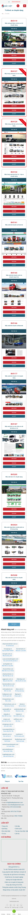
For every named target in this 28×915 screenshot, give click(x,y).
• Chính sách (18, 828)
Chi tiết (14, 63)
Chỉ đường (3, 914)
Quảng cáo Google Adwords (14, 879)
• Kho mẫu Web (5, 831)
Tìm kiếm (7, 13)
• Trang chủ (4, 826)
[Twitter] (14, 905)
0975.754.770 (15, 811)
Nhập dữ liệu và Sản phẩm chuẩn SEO (14, 890)
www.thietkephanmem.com (15, 805)
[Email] (9, 1)
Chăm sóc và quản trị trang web (14, 882)
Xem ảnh (14, 59)
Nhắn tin (19, 914)
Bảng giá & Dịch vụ (14, 867)
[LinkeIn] (21, 905)
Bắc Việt (17, 901)
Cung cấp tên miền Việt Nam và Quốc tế (14, 872)
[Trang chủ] (2, 13)
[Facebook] (7, 905)
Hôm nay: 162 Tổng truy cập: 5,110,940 (14, 907)
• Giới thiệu (4, 828)
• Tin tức (3, 833)
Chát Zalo (8, 914)
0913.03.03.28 (14, 807)
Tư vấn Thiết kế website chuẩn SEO (14, 869)
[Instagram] (10, 905)
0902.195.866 (18, 816)
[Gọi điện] (14, 911)
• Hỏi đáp (17, 826)
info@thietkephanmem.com (14, 802)
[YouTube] (18, 905)
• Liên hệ (16, 833)
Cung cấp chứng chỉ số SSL (14, 885)
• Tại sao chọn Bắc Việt (20, 831)
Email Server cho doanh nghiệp (14, 877)
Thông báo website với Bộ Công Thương (14, 887)
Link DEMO (14, 55)
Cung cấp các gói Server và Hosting (14, 874)
